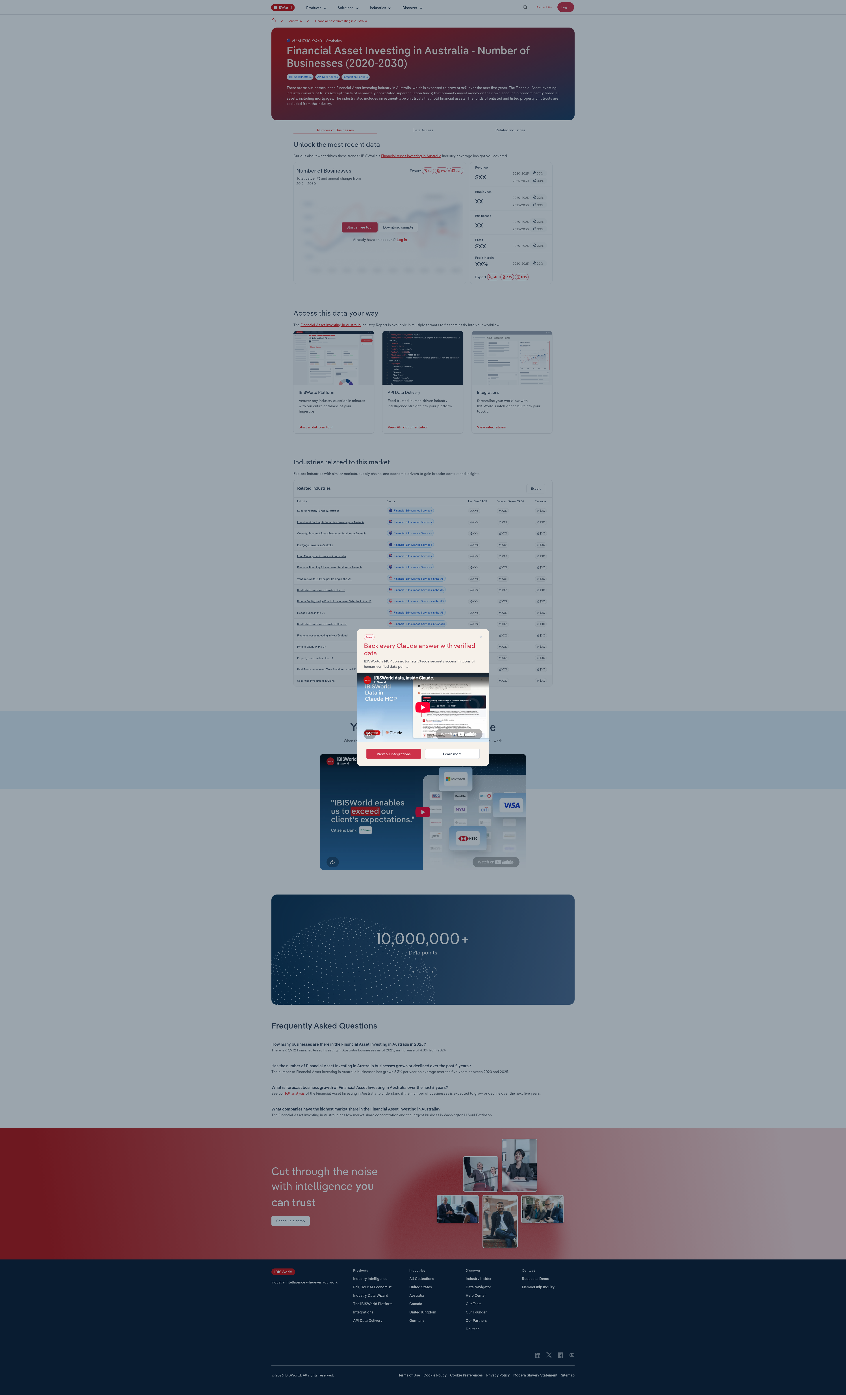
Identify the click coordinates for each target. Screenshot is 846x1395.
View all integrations (394, 754)
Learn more (452, 754)
